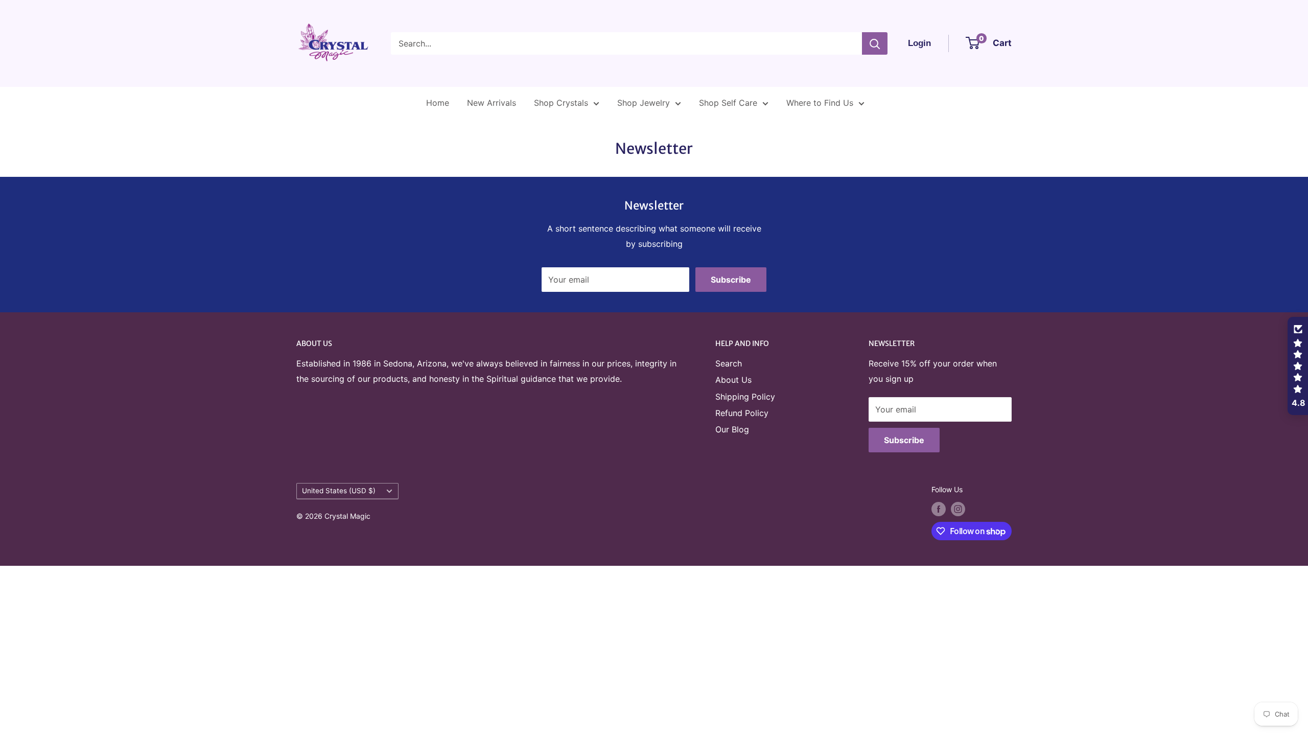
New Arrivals (491, 103)
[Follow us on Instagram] (958, 509)
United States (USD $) (339, 491)
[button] (1298, 366)
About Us (733, 380)
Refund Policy (741, 413)
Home (437, 103)
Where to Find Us (819, 103)
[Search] (874, 43)
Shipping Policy (745, 397)
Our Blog (732, 429)
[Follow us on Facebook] (938, 509)
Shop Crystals (561, 103)
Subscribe (731, 279)
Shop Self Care (728, 103)
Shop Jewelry (643, 103)
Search (728, 363)
